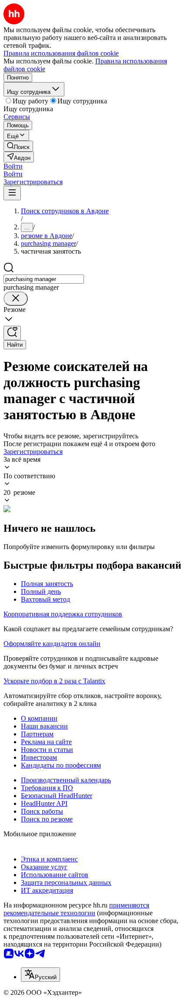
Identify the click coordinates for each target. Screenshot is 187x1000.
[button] (13, 166)
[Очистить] (15, 298)
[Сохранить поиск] (12, 333)
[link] (18, 146)
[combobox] (43, 279)
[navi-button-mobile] (12, 193)
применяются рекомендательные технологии (76, 909)
